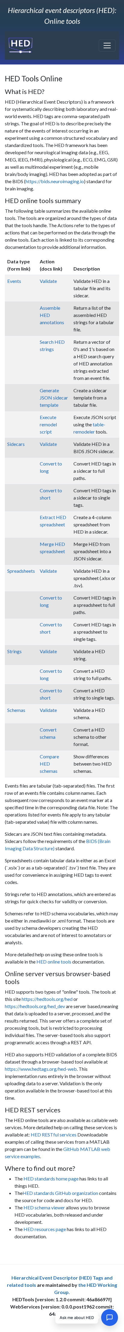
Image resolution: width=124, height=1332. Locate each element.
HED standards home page (51, 1178)
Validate (48, 281)
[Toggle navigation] (107, 45)
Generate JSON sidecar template (54, 397)
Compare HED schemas (49, 764)
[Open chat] (109, 1317)
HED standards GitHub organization (60, 1193)
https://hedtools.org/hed (47, 999)
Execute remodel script (48, 424)
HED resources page (44, 1229)
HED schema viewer (44, 1207)
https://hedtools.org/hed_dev (35, 1006)
